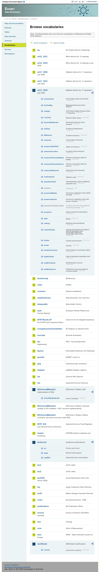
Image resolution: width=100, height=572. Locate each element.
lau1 (39, 465)
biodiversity (42, 278)
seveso (40, 513)
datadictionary (44, 298)
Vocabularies (10, 45)
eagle (46, 453)
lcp (38, 487)
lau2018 (41, 478)
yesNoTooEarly (49, 263)
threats (46, 240)
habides (41, 370)
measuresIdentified (51, 146)
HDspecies (48, 135)
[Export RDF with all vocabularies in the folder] (92, 93)
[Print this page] (80, 1)
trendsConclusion (50, 250)
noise (39, 500)
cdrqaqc (47, 111)
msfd (39, 493)
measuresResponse (51, 170)
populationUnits (50, 182)
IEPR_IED (41, 424)
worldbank (42, 544)
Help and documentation (14, 23)
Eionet (14, 19)
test (39, 522)
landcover (42, 442)
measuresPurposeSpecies (54, 164)
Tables (7, 32)
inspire (40, 433)
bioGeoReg (48, 105)
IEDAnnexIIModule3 (46, 406)
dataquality (42, 304)
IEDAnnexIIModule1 (46, 389)
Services (8, 49)
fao (38, 342)
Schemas (8, 41)
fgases (40, 351)
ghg (39, 364)
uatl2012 (47, 458)
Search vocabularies (40, 43)
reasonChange (49, 230)
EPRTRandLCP (44, 320)
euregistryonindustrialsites (49, 329)
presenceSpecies (50, 199)
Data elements (10, 36)
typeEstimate (49, 256)
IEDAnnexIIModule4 (46, 415)
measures (47, 140)
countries (47, 117)
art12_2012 (42, 56)
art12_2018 (42, 63)
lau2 (39, 471)
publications (43, 506)
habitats (47, 129)
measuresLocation (51, 151)
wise (39, 535)
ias (38, 377)
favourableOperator (51, 122)
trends (46, 245)
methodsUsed (49, 177)
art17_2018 (42, 90)
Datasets (8, 28)
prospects (47, 212)
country (47, 550)
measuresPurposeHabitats (54, 158)
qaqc (46, 218)
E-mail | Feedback (12, 565)
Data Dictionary (23, 19)
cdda (39, 285)
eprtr (39, 311)
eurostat (41, 335)
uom (39, 528)
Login (76, 1)
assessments (49, 99)
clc (45, 448)
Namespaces (10, 54)
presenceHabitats (50, 193)
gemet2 (40, 357)
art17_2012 (42, 81)
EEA (14, 1)
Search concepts (58, 43)
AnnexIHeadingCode (51, 398)
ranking (47, 223)
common (41, 291)
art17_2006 (42, 72)
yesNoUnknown (50, 269)
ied (38, 383)
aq (38, 50)
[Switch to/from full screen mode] (83, 1)
